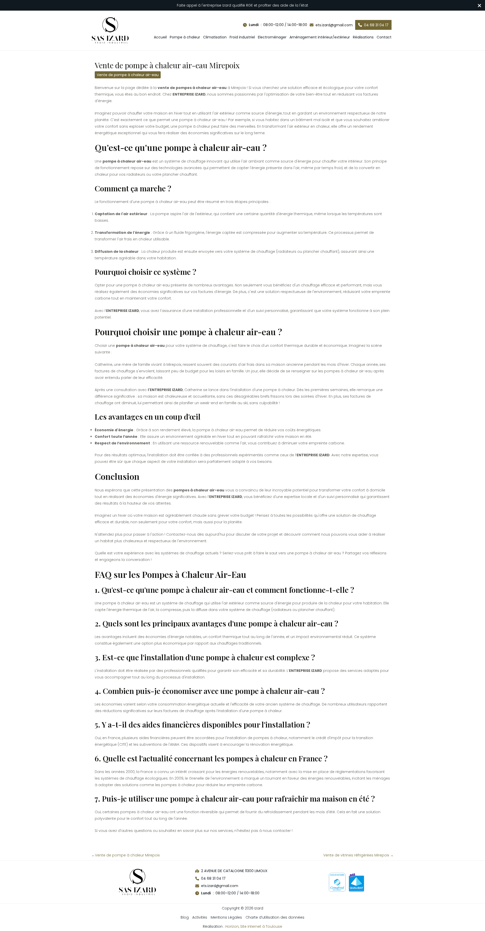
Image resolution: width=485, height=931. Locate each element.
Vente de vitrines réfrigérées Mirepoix (358, 855)
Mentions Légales (226, 917)
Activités (199, 917)
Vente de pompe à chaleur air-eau (128, 74)
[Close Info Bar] (479, 6)
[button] (275, 25)
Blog (185, 917)
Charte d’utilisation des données (275, 917)
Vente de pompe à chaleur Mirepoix (125, 855)
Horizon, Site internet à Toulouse (253, 926)
